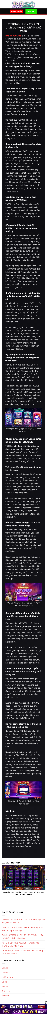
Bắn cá (5, 968)
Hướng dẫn (7, 977)
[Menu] (3, 4)
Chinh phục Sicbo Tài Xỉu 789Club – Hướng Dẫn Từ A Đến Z (22, 952)
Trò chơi (5, 996)
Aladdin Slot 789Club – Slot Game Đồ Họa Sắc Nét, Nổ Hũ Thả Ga (23, 893)
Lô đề (4, 982)
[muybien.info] (23, 4)
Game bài (6, 972)
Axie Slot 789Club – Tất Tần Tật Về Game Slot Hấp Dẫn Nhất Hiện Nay (23, 936)
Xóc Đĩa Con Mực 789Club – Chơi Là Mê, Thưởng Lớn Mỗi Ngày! (20, 944)
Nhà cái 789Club (13, 36)
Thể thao (6, 991)
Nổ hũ (5, 986)
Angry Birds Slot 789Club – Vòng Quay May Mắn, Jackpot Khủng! (22, 929)
